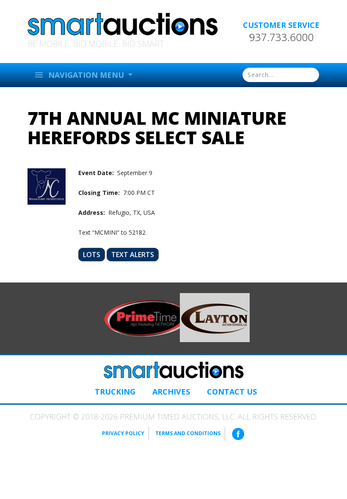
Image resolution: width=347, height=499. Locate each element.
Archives (171, 391)
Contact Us (232, 391)
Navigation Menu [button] (80, 75)
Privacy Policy (123, 433)
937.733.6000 (281, 37)
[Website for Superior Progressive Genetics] (215, 317)
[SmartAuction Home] (173, 370)
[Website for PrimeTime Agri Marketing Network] (147, 317)
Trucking (115, 391)
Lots (91, 254)
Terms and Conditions (187, 433)
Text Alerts (132, 254)
